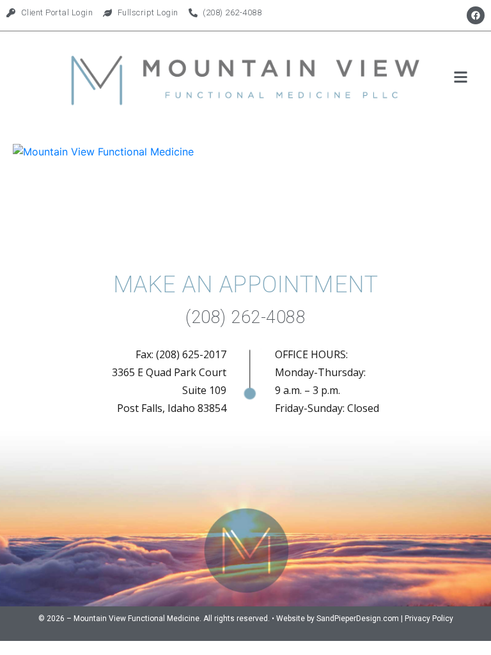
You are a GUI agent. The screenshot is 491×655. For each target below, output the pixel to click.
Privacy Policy (429, 618)
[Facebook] (476, 15)
